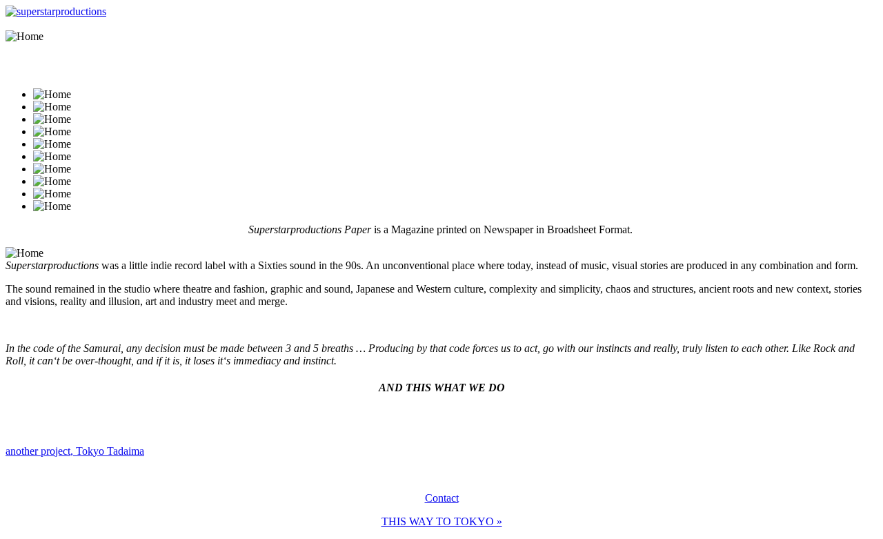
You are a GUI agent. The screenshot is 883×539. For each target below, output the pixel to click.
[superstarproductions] (56, 11)
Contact (442, 498)
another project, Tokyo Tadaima (75, 451)
